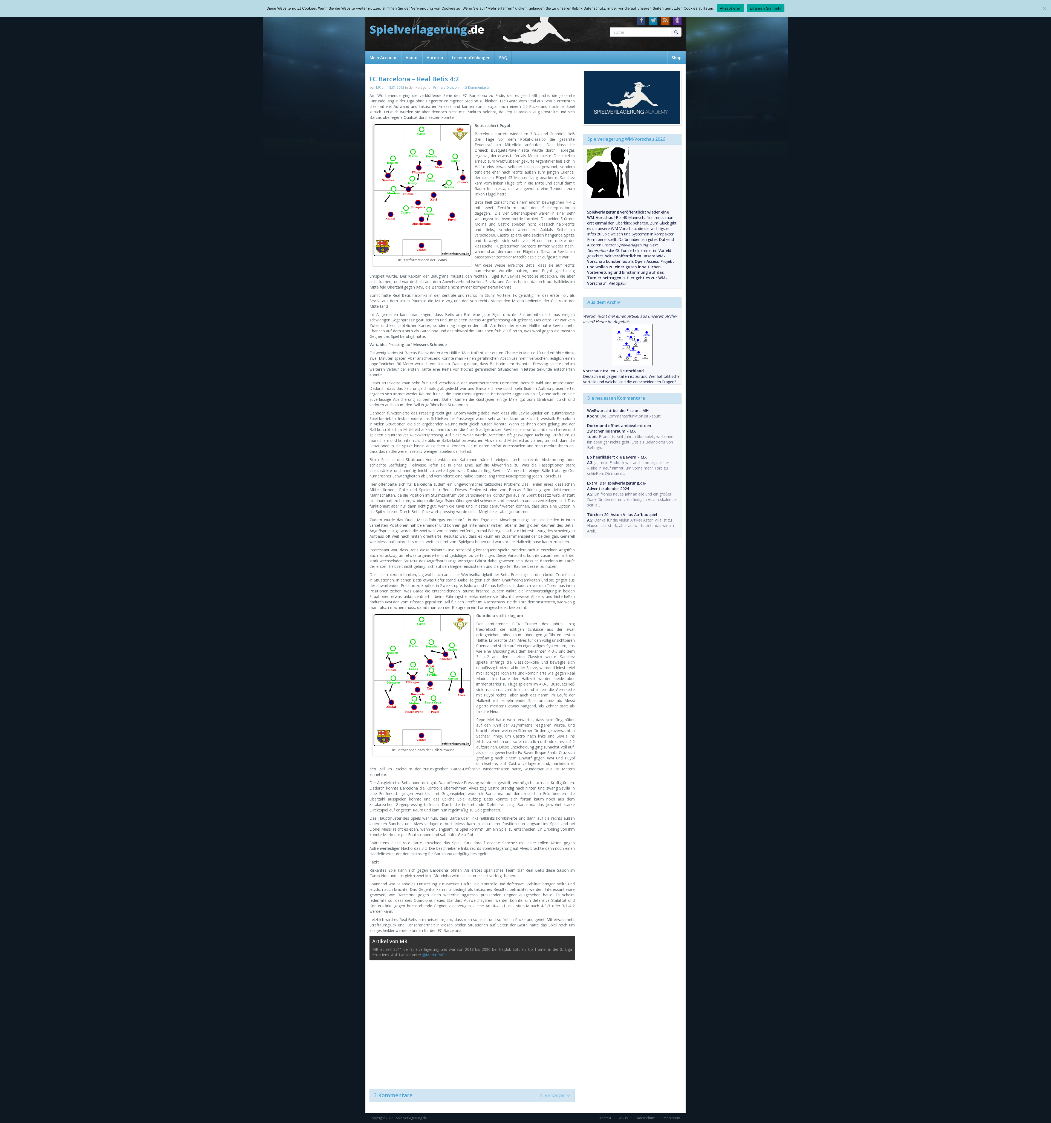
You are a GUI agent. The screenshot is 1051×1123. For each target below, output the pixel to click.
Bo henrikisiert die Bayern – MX (617, 457)
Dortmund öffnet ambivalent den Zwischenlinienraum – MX (619, 428)
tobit (592, 436)
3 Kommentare (469, 1095)
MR (378, 87)
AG (589, 462)
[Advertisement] (472, 1022)
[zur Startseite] (426, 31)
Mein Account (383, 57)
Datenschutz (645, 1118)
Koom (592, 416)
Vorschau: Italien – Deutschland (613, 370)
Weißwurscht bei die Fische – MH (618, 410)
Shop (677, 57)
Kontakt (605, 1118)
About (412, 57)
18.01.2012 (395, 87)
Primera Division (446, 87)
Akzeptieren (730, 8)
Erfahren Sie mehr (766, 8)
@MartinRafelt (435, 954)
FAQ (503, 57)
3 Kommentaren (477, 87)
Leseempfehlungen (471, 57)
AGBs (623, 1118)
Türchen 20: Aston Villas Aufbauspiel (622, 514)
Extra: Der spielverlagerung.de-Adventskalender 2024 (616, 485)
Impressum (671, 1118)
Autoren (435, 57)
